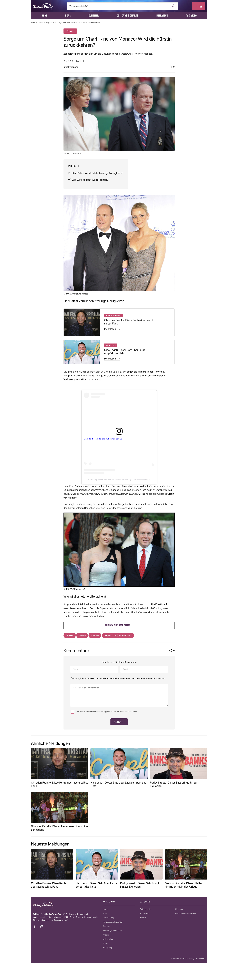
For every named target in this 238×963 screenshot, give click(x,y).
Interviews (162, 15)
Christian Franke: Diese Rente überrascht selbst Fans (128, 321)
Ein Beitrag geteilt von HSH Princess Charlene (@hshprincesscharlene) (119, 480)
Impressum (144, 913)
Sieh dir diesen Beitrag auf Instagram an (103, 439)
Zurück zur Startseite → (119, 625)
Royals (105, 943)
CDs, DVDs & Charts (127, 15)
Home (44, 15)
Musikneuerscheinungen (113, 922)
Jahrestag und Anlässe (112, 930)
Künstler (94, 15)
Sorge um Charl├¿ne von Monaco (118, 635)
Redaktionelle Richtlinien (185, 913)
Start (33, 22)
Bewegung (107, 947)
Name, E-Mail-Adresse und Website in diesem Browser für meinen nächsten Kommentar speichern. (119, 678)
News (68, 15)
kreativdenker (70, 66)
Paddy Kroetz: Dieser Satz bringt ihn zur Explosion (174, 784)
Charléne (69, 635)
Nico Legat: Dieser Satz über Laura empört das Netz (124, 351)
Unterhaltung (108, 917)
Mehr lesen (110, 328)
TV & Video (191, 15)
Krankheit (95, 635)
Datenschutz (145, 909)
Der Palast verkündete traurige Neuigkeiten (97, 173)
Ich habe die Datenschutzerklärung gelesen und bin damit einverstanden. (107, 711)
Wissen (106, 935)
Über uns (179, 909)
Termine (106, 926)
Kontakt (143, 917)
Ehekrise (82, 635)
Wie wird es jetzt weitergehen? (90, 180)
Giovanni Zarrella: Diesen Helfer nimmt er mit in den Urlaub (59, 828)
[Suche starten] (173, 6)
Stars (105, 913)
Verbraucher (108, 939)
